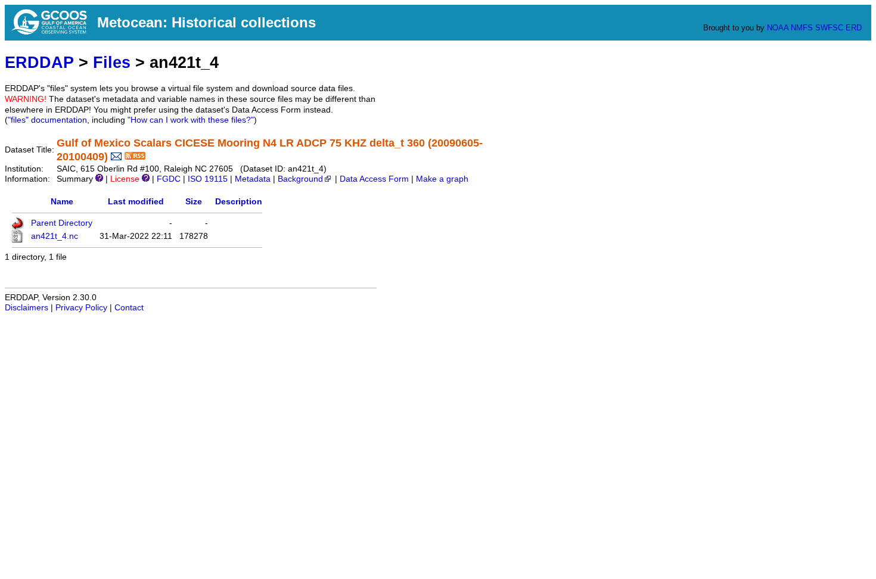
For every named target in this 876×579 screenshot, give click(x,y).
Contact (129, 307)
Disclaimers (26, 307)
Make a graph (442, 179)
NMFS (802, 27)
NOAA (777, 27)
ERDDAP (39, 62)
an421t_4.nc (54, 236)
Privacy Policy (81, 307)
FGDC (169, 179)
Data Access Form (374, 179)
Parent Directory (61, 223)
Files (112, 62)
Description (238, 201)
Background (300, 179)
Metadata (253, 179)
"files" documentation (47, 120)
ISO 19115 (208, 179)
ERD (854, 27)
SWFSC (829, 27)
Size (193, 201)
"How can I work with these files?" (191, 120)
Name (62, 201)
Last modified (136, 201)
